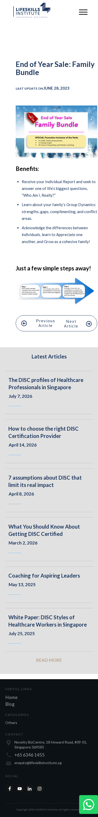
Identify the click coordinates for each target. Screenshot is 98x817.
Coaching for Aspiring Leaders (44, 575)
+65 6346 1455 (29, 755)
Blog (10, 704)
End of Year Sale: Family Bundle (55, 68)
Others (11, 722)
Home (11, 697)
